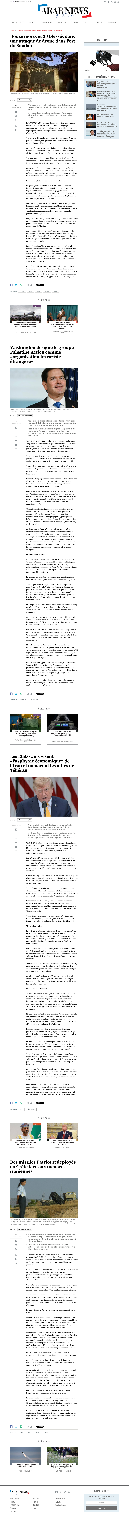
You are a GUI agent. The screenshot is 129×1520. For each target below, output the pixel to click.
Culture (74, 22)
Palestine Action (34, 700)
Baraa (30, 291)
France (32, 22)
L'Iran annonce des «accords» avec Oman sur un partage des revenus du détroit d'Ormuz (107, 107)
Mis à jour (37, 1124)
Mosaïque (112, 22)
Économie (61, 22)
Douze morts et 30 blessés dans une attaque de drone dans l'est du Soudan (40, 30)
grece (21, 1432)
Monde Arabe (18, 22)
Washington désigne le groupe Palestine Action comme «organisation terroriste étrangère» (42, 354)
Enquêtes (87, 22)
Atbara (38, 291)
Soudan (22, 291)
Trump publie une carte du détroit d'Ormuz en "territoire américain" (62, 1142)
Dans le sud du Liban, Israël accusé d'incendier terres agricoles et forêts (107, 124)
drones (55, 291)
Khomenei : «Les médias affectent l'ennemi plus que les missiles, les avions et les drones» (62, 325)
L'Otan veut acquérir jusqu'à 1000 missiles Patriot (25, 1465)
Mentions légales (60, 1505)
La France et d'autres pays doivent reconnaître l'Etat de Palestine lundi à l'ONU (62, 733)
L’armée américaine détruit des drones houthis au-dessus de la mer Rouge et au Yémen (25, 324)
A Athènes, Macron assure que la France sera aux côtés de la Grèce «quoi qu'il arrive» (62, 1466)
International (46, 22)
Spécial (37, 306)
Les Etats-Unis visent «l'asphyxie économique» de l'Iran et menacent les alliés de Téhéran (42, 763)
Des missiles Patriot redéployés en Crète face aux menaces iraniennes (43, 1166)
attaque (47, 291)
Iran (21, 1109)
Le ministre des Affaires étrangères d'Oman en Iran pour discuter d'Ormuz (25, 1142)
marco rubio (23, 700)
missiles (37, 1432)
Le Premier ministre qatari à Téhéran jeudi (105, 115)
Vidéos (35, 1508)
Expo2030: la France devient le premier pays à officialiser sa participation (107, 84)
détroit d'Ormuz (31, 1109)
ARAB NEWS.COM (17, 2)
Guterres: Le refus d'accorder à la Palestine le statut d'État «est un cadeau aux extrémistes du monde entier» (25, 734)
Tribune (99, 22)
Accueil (12, 30)
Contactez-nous (60, 1498)
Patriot (46, 1432)
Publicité (58, 1502)
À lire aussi (44, 299)
